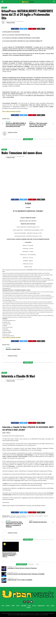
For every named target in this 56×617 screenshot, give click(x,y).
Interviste (8, 605)
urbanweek (18, 517)
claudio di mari (30, 516)
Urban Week (12, 517)
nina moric (5, 517)
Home (3, 605)
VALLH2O (24, 517)
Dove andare (23, 605)
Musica (46, 516)
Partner (52, 605)
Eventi (29, 605)
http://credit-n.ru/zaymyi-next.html (11, 111)
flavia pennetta (39, 516)
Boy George (13, 516)
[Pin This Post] (32, 29)
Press (48, 605)
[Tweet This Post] (23, 29)
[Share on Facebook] (15, 29)
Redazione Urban (11, 22)
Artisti (18, 605)
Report (13, 605)
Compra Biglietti (41, 605)
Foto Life (34, 605)
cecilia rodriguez (22, 516)
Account (29, 607)
